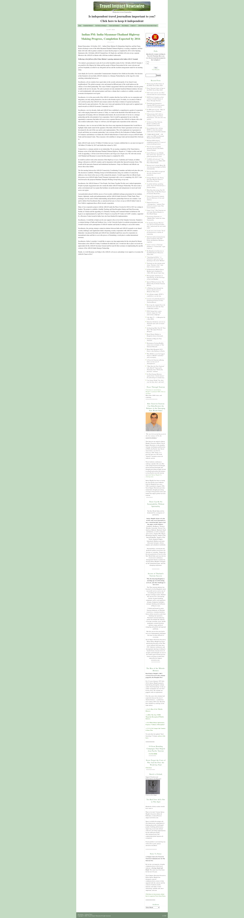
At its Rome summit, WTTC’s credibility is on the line (155, 295)
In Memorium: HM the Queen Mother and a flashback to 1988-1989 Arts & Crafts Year (155, 271)
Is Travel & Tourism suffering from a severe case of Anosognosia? (155, 361)
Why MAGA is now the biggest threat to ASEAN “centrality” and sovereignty (156, 355)
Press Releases (125, 25)
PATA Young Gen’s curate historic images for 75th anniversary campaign (154, 312)
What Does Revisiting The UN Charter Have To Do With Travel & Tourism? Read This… (156, 191)
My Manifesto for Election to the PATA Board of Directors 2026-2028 (155, 252)
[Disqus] (110, 284)
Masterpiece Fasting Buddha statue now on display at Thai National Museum (155, 344)
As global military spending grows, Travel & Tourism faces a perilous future (156, 185)
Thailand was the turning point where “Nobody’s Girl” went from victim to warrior (156, 265)
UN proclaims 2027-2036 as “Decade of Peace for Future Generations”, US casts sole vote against (156, 116)
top (165, 916)
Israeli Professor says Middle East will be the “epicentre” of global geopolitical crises (156, 154)
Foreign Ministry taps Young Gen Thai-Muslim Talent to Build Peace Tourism (155, 179)
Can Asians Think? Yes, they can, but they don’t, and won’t (155, 381)
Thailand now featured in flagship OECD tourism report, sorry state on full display (156, 105)
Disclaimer (80, 914)
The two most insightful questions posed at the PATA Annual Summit (155, 148)
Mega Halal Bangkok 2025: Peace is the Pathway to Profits (156, 350)
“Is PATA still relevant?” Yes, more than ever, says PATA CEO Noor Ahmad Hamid (156, 160)
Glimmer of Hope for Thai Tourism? (154, 339)
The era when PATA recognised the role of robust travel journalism (156, 173)
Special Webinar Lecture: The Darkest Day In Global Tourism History (156, 283)
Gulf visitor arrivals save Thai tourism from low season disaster (156, 93)
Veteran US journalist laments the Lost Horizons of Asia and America (155, 198)
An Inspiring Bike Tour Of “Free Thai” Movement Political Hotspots (156, 329)
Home (79, 25)
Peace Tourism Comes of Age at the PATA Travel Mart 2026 (156, 89)
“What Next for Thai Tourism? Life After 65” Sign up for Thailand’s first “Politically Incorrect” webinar (155, 368)
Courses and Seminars (114, 25)
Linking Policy (88, 914)
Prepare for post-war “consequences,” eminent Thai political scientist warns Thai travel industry (156, 205)
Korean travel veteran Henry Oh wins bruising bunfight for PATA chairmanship (156, 167)
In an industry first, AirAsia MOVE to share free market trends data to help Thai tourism (156, 129)
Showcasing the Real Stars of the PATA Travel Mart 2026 (155, 84)
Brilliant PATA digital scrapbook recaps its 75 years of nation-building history (156, 142)
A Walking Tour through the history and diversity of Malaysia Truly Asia (155, 289)
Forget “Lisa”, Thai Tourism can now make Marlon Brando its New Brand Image (156, 212)
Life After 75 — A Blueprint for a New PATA (156, 318)
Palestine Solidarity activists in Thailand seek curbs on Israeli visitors (156, 323)
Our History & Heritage (100, 25)
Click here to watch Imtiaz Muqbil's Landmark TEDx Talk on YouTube (155, 391)
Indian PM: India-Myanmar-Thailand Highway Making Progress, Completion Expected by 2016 (110, 36)
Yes (148, 62)
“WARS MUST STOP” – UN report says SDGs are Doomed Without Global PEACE (155, 136)
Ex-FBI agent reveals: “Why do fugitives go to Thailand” (156, 110)
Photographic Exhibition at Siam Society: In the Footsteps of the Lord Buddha (156, 277)
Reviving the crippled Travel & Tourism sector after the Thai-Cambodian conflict (156, 306)
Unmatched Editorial (87, 25)
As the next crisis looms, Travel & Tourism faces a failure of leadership (156, 232)
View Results (156, 69)
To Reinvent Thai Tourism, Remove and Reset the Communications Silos (155, 123)
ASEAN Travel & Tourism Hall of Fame (147, 25)
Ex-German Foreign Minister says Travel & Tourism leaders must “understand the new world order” (156, 225)
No (148, 63)
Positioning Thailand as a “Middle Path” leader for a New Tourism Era (156, 218)
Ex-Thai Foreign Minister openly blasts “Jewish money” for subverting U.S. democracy (155, 375)
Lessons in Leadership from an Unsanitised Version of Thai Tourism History (156, 300)
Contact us (133, 25)
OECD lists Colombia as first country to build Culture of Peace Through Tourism (155, 98)
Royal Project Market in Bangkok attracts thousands (155, 335)
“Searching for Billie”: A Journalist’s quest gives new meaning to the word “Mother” (156, 258)
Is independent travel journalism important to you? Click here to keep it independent (122, 18)
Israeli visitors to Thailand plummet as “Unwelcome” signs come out (156, 246)
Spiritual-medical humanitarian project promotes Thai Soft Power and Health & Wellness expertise (156, 239)
